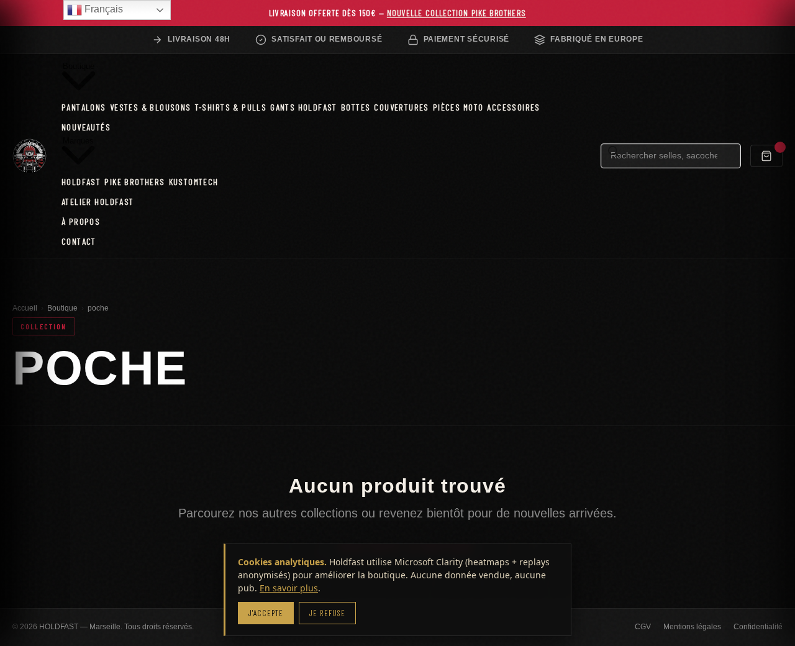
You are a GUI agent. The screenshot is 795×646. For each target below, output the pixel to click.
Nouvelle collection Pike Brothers (456, 12)
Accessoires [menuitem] (513, 107)
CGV (643, 626)
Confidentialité (758, 626)
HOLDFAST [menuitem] (81, 181)
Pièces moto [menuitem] (458, 107)
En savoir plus (289, 588)
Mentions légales (692, 626)
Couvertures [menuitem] (401, 107)
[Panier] (766, 156)
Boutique (62, 308)
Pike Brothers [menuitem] (134, 181)
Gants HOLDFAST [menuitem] (303, 107)
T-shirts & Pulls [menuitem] (231, 107)
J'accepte (265, 613)
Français (102, 9)
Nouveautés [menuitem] (86, 127)
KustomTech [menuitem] (194, 181)
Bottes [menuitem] (355, 107)
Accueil (24, 308)
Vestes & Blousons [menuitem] (150, 107)
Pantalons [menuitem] (83, 107)
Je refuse (327, 613)
